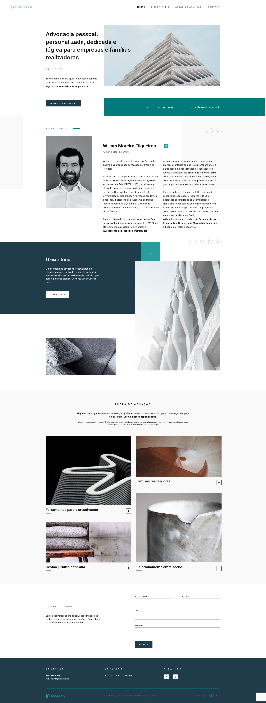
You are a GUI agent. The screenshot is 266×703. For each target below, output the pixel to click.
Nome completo (141, 596)
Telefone (186, 596)
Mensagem (139, 625)
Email (137, 611)
